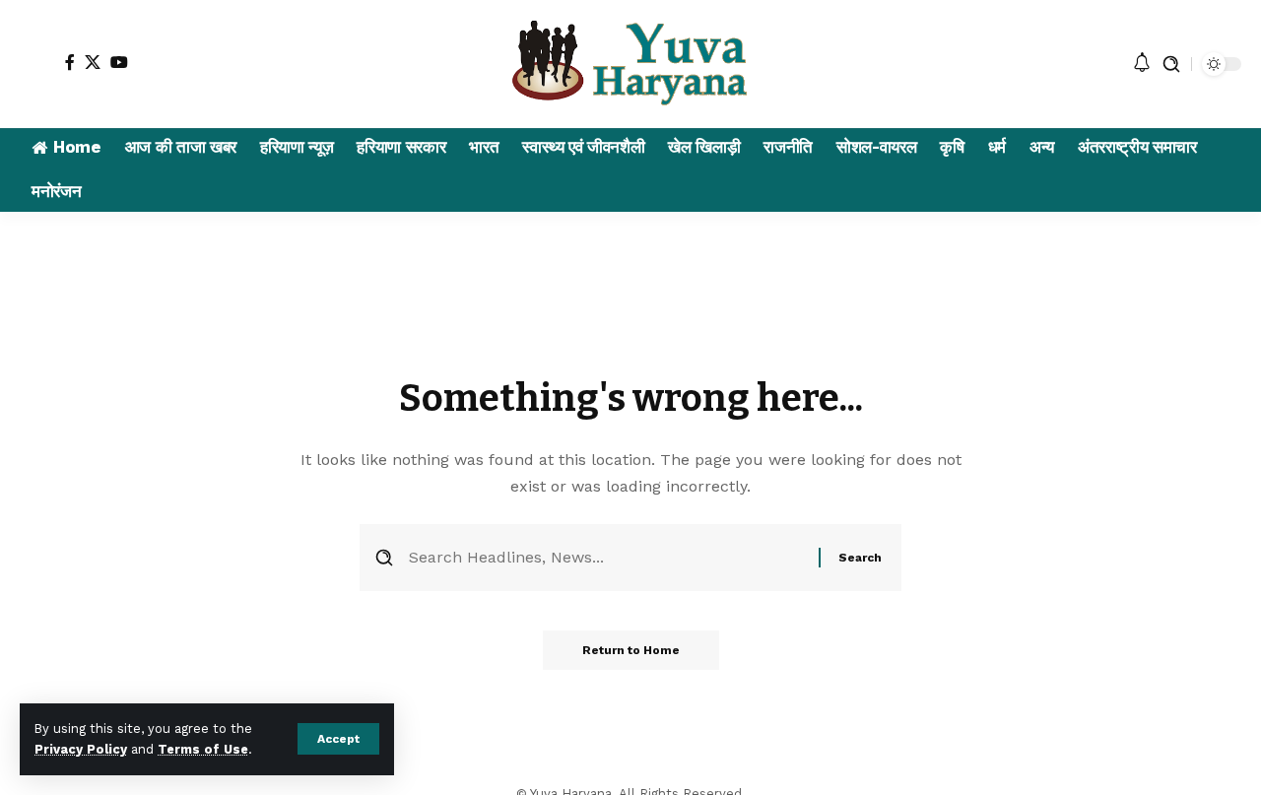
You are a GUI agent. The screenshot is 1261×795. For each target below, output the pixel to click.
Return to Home (631, 650)
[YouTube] (119, 62)
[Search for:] (606, 557)
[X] (92, 62)
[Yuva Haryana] (631, 64)
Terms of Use (203, 749)
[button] (338, 739)
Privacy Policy (80, 749)
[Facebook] (70, 62)
